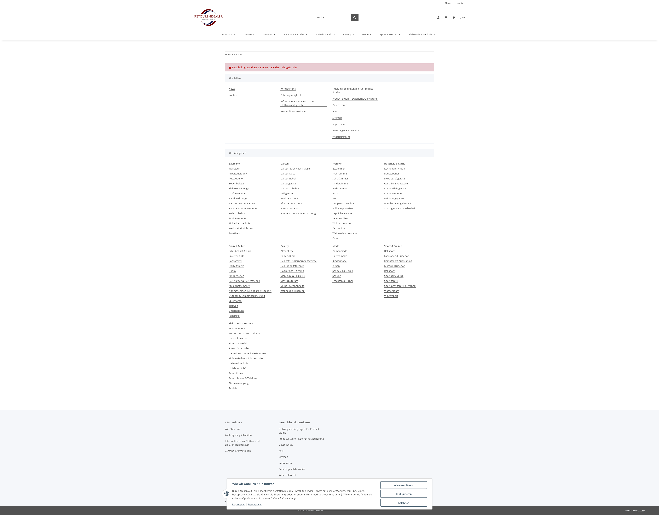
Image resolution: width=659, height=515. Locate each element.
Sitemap (337, 117)
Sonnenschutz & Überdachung (298, 213)
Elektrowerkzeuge (239, 188)
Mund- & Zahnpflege (292, 285)
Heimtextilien (340, 218)
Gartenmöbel (288, 178)
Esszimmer (338, 168)
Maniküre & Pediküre (293, 276)
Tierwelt (233, 305)
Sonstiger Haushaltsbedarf (399, 208)
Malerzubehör (237, 213)
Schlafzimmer (340, 178)
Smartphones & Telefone (243, 378)
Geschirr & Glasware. (396, 183)
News (448, 3)
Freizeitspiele (236, 266)
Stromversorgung (239, 383)
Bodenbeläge (236, 183)
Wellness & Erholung (292, 290)
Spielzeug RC (236, 256)
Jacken (336, 266)
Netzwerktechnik (238, 363)
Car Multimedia (238, 338)
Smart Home (236, 373)
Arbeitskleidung (238, 173)
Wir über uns (288, 88)
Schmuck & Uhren (342, 271)
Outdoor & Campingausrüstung (247, 295)
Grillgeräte (287, 193)
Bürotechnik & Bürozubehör (245, 333)
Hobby (232, 271)
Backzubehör (391, 173)
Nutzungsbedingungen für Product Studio (352, 90)
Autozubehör (236, 178)
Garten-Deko (288, 173)
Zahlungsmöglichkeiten (294, 95)
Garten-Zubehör (290, 188)
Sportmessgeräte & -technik (400, 285)
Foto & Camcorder (239, 348)
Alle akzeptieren (403, 485)
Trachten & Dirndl (342, 280)
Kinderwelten (236, 276)
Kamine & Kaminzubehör (243, 208)
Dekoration (338, 228)
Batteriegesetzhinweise (345, 130)
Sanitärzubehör (238, 218)
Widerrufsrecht (341, 136)
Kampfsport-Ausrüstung (398, 261)
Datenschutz (255, 504)
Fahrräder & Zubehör (396, 256)
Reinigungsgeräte (394, 198)
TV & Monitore (237, 328)
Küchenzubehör (393, 193)
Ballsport (389, 251)
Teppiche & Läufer (343, 213)
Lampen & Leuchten (343, 203)
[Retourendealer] (209, 17)
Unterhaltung (236, 310)
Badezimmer (339, 188)
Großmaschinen (238, 193)
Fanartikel (234, 315)
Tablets (233, 388)
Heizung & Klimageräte (242, 203)
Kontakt (461, 3)
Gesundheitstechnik (292, 266)
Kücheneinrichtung (395, 168)
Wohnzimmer (340, 173)
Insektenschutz (289, 198)
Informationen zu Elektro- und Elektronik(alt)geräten (298, 103)
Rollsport (389, 271)
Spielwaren (235, 300)
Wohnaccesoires (341, 223)
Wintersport (391, 295)
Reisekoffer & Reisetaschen (244, 280)
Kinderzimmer (340, 183)
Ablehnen (403, 502)
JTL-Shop (641, 510)
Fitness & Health (238, 343)
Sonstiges (234, 233)
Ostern (336, 238)
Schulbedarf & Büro (240, 251)
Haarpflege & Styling (292, 271)
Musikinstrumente (239, 285)
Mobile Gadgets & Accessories (246, 358)
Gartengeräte (288, 183)
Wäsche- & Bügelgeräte (397, 203)
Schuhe (336, 276)
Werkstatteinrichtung (241, 228)
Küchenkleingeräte (395, 188)
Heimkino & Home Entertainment (248, 353)
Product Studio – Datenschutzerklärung (355, 98)
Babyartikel (235, 261)
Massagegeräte (289, 280)
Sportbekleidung (393, 276)
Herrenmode (339, 256)
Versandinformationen (294, 111)
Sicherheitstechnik (239, 223)
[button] (438, 17)
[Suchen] (355, 17)
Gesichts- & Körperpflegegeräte (299, 261)
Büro (335, 193)
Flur (334, 198)
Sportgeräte (391, 280)
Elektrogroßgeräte (394, 178)
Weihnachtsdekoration (345, 233)
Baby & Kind (288, 256)
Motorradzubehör (394, 266)
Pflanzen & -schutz (291, 203)
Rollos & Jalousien (342, 208)
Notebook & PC (237, 368)
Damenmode (339, 251)
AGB (334, 111)
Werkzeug (234, 168)
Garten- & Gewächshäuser (296, 168)
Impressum (238, 504)
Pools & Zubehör (290, 208)
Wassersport (391, 290)
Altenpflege (287, 251)
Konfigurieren (404, 494)
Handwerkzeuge (238, 198)
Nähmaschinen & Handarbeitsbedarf (250, 290)
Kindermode (339, 261)
